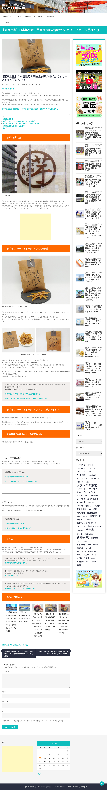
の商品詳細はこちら (22, 394)
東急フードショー (84, 545)
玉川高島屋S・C (88, 555)
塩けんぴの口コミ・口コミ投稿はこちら (18, 528)
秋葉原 (86, 558)
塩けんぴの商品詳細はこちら (14, 523)
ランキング (81, 499)
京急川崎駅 (82, 509)
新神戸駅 (83, 537)
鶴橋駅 (79, 565)
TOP (19, 16)
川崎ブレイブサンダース (86, 523)
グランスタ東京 (87, 485)
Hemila (75, 787)
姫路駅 (79, 516)
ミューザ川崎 (93, 495)
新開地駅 (94, 538)
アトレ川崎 (81, 475)
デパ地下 (93, 488)
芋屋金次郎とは (8, 119)
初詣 (95, 509)
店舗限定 (4, 645)
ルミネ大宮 (81, 502)
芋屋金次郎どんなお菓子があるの (14, 126)
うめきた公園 (91, 468)
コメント (5, 671)
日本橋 (10, 645)
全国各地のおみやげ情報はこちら (16, 563)
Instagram (50, 16)
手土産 (89, 530)
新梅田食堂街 (89, 534)
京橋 (90, 509)
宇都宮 (85, 516)
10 (40, 758)
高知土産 (11, 89)
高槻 (87, 562)
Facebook (6, 23)
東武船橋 (95, 545)
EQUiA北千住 (81, 465)
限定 (26, 645)
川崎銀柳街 (80, 530)
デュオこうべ (82, 492)
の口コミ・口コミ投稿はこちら (26, 398)
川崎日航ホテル (94, 526)
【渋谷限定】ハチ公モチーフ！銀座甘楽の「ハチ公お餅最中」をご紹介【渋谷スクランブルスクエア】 (64, 623)
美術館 (93, 558)
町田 (96, 555)
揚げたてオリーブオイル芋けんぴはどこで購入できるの (21, 123)
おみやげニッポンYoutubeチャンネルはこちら (20, 588)
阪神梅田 (80, 562)
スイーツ (21, 645)
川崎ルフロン (81, 526)
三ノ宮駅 (96, 506)
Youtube (28, 16)
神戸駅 (79, 558)
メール (5, 701)
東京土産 (4, 89)
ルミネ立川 (90, 502)
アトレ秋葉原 (91, 475)
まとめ (5, 128)
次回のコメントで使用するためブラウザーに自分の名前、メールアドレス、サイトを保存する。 (34, 721)
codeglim (83, 787)
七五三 (88, 506)
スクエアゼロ (82, 489)
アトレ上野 (87, 472)
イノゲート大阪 (94, 478)
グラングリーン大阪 (83, 482)
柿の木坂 (88, 548)
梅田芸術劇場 (92, 551)
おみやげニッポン (9, 16)
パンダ (92, 492)
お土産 (15, 645)
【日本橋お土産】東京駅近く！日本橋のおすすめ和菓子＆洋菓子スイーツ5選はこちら (30, 109)
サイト (4, 711)
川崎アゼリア (95, 516)
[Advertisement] (35, 227)
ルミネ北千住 (92, 499)
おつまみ (79, 472)
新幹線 (80, 534)
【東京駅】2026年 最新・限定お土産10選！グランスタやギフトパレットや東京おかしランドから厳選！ (11, 621)
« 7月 (39, 774)
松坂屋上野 (80, 548)
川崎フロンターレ (84, 520)
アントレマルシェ (82, 478)
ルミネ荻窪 (80, 506)
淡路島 (79, 555)
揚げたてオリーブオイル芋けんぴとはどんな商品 (19, 121)
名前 (4, 692)
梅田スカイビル (81, 551)
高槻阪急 (93, 562)
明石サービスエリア (83, 541)
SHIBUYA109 (81, 468)
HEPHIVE (90, 465)
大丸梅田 (81, 512)
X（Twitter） (38, 16)
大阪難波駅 (92, 513)
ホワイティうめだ (82, 495)
